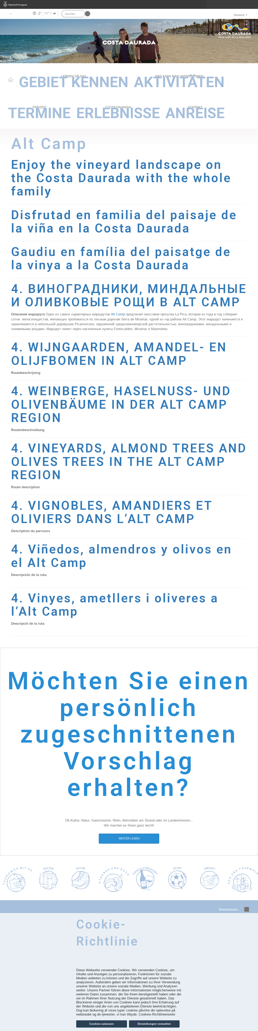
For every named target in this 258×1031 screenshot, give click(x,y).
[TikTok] (39, 13)
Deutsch (239, 15)
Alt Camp (118, 314)
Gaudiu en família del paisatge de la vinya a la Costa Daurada (121, 258)
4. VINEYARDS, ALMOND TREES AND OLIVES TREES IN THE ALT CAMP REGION (129, 461)
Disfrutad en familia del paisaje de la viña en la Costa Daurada (124, 221)
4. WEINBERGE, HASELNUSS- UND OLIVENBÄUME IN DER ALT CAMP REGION (121, 404)
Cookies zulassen (101, 1023)
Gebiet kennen (73, 82)
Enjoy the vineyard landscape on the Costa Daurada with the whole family (121, 178)
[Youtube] (22, 13)
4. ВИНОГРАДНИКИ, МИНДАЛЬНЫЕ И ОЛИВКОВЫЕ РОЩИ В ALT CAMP (129, 295)
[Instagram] (28, 13)
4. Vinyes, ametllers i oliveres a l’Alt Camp (114, 605)
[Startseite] (129, 41)
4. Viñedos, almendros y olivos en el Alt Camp (121, 556)
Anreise (195, 113)
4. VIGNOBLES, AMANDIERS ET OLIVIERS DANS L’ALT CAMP (112, 512)
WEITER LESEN (129, 838)
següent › (246, 909)
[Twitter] (10, 13)
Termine (39, 113)
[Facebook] (16, 13)
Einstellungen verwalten (154, 1023)
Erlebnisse (118, 113)
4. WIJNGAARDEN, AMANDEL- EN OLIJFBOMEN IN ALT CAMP (119, 354)
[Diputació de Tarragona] (129, 4)
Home (10, 79)
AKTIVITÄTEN (179, 82)
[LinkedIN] (34, 13)
